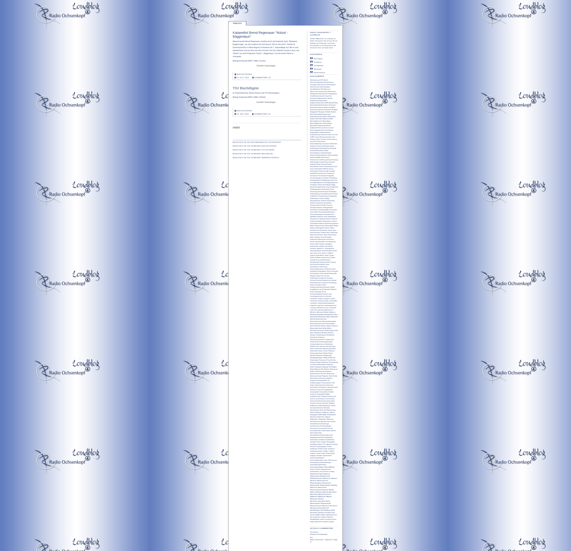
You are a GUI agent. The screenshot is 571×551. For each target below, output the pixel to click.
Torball (320, 449)
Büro (323, 103)
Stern (319, 442)
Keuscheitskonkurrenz (317, 269)
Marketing (313, 314)
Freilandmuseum (315, 194)
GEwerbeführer (315, 200)
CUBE (312, 137)
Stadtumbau (314, 439)
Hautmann (317, 232)
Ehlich (329, 153)
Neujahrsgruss (321, 335)
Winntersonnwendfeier (317, 501)
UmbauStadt (330, 453)
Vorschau (326, 471)
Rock (330, 376)
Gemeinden (327, 203)
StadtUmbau (328, 437)
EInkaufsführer (315, 153)
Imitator (321, 244)
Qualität (318, 364)
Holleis (329, 237)
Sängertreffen (322, 380)
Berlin (329, 112)
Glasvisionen (314, 219)
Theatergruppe (321, 446)
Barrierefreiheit (319, 105)
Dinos (319, 146)
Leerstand (313, 303)
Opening (329, 346)
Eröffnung (323, 160)
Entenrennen (314, 160)
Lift (324, 307)
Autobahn (313, 98)
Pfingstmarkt (327, 355)
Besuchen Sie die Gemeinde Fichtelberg (254, 150)
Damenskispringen (316, 143)
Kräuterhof (325, 282)
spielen (331, 521)
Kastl (327, 264)
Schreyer (313, 403)
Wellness (319, 492)
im (325, 519)
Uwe (325, 460)
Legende (313, 305)
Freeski (320, 191)
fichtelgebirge (314, 519)
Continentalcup (332, 139)
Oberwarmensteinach (317, 339)
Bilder (331, 118)
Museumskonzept (316, 328)
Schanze (313, 389)
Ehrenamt (313, 155)
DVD (318, 141)
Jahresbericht (329, 248)
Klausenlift (333, 273)
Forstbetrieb (334, 187)
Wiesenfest (314, 494)
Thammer (334, 444)
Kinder (333, 269)
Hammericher (314, 230)
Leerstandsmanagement (325, 303)
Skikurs (332, 412)
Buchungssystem (316, 130)
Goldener (334, 219)
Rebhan (327, 369)
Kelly (321, 267)
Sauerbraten (314, 387)
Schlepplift (320, 394)
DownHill (333, 148)
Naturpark (317, 332)
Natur (312, 332)
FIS (327, 169)
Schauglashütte (327, 389)
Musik (324, 328)
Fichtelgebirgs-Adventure (328, 180)
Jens (319, 253)
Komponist (322, 278)
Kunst (324, 292)
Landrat (320, 298)
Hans (334, 230)
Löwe (330, 294)
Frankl (332, 189)
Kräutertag (333, 282)
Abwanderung (328, 82)
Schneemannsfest (328, 401)
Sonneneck (314, 428)
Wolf (322, 510)
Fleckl (312, 187)
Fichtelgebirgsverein (317, 182)
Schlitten (327, 394)
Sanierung (329, 385)
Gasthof (323, 200)
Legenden (320, 305)
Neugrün (313, 335)
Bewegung (331, 116)
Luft (315, 310)
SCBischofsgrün (315, 383)
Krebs (324, 285)
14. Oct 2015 (243, 77)
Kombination (314, 278)
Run (331, 378)
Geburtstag (331, 200)
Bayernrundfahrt (329, 107)
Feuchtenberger (315, 178)
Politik (330, 357)
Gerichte (319, 207)
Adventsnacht (315, 87)
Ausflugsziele (332, 93)
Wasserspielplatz (315, 483)
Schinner (313, 394)
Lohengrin (332, 307)
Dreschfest (319, 150)
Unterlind (319, 455)
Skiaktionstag (330, 410)
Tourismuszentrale (316, 451)
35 (320, 80)
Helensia (313, 235)
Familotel (313, 173)
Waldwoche (327, 478)
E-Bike (326, 150)
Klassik (326, 273)
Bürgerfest (313, 100)
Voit (321, 471)
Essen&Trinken (327, 164)
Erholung (335, 160)
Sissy (321, 410)
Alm (322, 89)
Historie (317, 237)
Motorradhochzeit (316, 321)
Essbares (313, 164)
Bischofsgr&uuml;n (316, 123)
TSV (323, 444)
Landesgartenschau (317, 296)
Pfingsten (319, 355)
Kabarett (327, 260)
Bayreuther (320, 109)
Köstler (332, 257)
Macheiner (320, 312)
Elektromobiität (333, 155)
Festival (324, 175)
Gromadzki (313, 223)
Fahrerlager (314, 171)
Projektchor (324, 362)
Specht (333, 430)
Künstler (313, 260)
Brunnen (327, 128)
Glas (325, 216)
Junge (326, 255)
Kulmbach (333, 289)
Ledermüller (333, 301)
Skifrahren (325, 412)
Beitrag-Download (240, 61)
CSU (336, 134)
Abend (326, 80)
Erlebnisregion (315, 162)
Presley (312, 362)
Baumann (332, 105)
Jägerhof (320, 248)
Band (312, 105)
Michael (312, 319)
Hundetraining (330, 241)
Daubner (326, 143)
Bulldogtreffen (315, 132)
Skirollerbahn (331, 414)
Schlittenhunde (315, 396)
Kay (311, 537)
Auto (330, 96)
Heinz (328, 232)
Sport (312, 433)
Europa (334, 166)
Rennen (323, 373)
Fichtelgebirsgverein (331, 182)
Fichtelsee (313, 185)
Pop (333, 357)
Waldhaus (326, 474)
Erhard (329, 160)
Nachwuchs (321, 330)
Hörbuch (313, 228)
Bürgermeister (322, 100)
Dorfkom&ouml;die (328, 146)
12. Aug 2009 (243, 114)
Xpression (321, 512)
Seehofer (325, 403)
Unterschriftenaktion (317, 460)
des (311, 517)
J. (323, 248)
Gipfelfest (313, 216)
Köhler (312, 257)
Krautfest (318, 285)
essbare (323, 517)
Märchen (313, 312)
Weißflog (334, 485)
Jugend (312, 255)
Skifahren (318, 412)
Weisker (331, 490)
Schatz (319, 389)
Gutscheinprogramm (331, 223)
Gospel (312, 221)
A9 (322, 80)
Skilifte (324, 414)
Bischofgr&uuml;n (316, 121)
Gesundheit (314, 212)
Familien (332, 171)
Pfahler (325, 353)
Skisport (327, 417)
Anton (334, 91)
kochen (333, 519)
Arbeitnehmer (323, 93)
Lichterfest (319, 307)
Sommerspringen (326, 426)
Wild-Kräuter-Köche (324, 494)
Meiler (329, 317)
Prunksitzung (333, 362)
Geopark (313, 207)
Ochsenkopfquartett (325, 342)
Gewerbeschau (329, 214)
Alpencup (327, 89)
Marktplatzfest (329, 314)
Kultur (312, 292)
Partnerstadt (314, 353)
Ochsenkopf (314, 342)
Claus (318, 139)
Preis (334, 360)
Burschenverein (326, 134)
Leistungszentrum (330, 305)
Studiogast (313, 444)
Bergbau (335, 109)
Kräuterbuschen (315, 282)
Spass (328, 430)
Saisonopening (320, 385)
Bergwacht (322, 112)
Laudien (332, 298)
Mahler (326, 312)
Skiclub (312, 412)
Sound (330, 428)
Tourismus (331, 449)
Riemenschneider (316, 376)
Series (333, 405)
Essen (319, 164)
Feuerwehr (325, 178)
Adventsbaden (331, 84)
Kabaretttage (314, 262)
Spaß (324, 430)
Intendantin (329, 246)
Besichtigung (314, 116)
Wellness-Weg (327, 492)
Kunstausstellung (316, 294)
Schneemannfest (316, 401)
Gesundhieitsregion (316, 214)
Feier (325, 173)
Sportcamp (318, 433)
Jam (311, 253)
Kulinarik (326, 289)
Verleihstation (314, 471)
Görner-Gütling (324, 198)
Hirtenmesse (332, 235)
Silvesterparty (314, 410)
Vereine (317, 469)
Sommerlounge (324, 424)
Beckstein (328, 109)
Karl (311, 264)
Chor (333, 137)
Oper (333, 346)
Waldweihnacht (325, 476)
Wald (321, 474)
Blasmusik (322, 125)
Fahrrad (321, 171)
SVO (333, 383)
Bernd (312, 114)
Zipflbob (318, 515)
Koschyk (319, 280)
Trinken (318, 453)
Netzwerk (324, 332)
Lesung (312, 307)
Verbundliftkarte (329, 467)
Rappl (312, 369)
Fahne (331, 169)
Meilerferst (334, 317)
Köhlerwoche (325, 257)
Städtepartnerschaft (317, 437)
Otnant (325, 351)
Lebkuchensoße (323, 301)
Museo (329, 326)
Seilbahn (332, 403)
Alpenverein (314, 91)
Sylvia (320, 444)
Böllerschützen (322, 98)
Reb (322, 369)
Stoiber (323, 442)
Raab (324, 364)
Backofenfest (333, 103)
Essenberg (328, 166)
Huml (328, 239)
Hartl (311, 232)
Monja (318, 319)
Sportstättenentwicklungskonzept (321, 435)
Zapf (333, 512)
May (336, 314)
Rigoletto (325, 376)
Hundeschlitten (320, 241)
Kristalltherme (314, 289)
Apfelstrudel (314, 93)
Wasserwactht (315, 485)
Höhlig (336, 225)
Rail (330, 367)
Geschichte (314, 210)
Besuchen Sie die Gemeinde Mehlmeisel (253, 154)
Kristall (332, 287)
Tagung (328, 444)
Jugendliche (320, 255)
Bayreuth (313, 109)
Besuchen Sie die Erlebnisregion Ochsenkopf (257, 142)
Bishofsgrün (314, 125)
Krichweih (326, 287)
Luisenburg (320, 310)
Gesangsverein (328, 207)
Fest (319, 175)
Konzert (312, 280)
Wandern (313, 480)
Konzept (330, 278)
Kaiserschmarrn (325, 262)
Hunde (312, 241)
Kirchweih (335, 271)
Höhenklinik (329, 225)
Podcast (237, 23)
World (333, 510)
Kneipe (317, 276)
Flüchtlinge (326, 185)
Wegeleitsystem (325, 485)
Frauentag (313, 191)
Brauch (321, 128)
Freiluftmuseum (327, 194)
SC (329, 380)
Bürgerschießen (315, 103)
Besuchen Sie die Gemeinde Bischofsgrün (255, 146)
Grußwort (321, 223)
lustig (312, 521)
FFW (324, 169)
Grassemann (327, 221)
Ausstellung (314, 96)
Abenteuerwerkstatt (316, 82)
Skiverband (314, 421)
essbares (330, 517)
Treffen (331, 451)
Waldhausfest (314, 476)
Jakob (335, 250)
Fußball (312, 196)
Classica (313, 139)
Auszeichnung (323, 96)
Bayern (321, 107)
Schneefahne (320, 399)
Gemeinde (319, 203)
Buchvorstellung (327, 130)
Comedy (323, 139)
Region (312, 371)
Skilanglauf (314, 414)
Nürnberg (313, 330)
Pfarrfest (313, 355)
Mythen (329, 328)
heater (322, 519)
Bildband (326, 118)
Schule (319, 403)
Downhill (313, 150)
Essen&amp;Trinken (317, 166)
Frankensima (324, 189)
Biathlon (313, 118)
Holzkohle (313, 239)
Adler (318, 84)
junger (329, 519)
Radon (312, 367)
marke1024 (318, 521)
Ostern (320, 351)
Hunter (312, 244)
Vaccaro (334, 460)
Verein (312, 469)
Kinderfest (313, 271)
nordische (325, 521)
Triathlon (313, 453)
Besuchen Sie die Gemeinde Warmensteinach (256, 157)
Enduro (327, 157)
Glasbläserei (331, 216)
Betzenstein (323, 116)
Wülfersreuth (314, 474)
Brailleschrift (314, 128)
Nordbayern (331, 335)
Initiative (321, 246)
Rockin (335, 376)
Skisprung (330, 419)
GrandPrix (318, 221)
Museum (335, 326)
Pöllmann (331, 351)
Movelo (312, 326)
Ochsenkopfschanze (317, 344)
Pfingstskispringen (316, 357)
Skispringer (322, 419)
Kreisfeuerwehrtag (316, 287)
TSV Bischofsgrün (246, 88)
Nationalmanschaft (331, 330)
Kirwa (322, 273)
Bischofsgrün (318, 59)
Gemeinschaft (315, 205)
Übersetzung (314, 80)
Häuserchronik (320, 225)
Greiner (334, 221)
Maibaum (332, 312)
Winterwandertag (316, 508)
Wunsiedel (313, 512)
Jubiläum (330, 253)
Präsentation (314, 360)
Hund (332, 239)
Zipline (323, 515)
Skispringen (314, 419)
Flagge (333, 185)
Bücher (330, 98)
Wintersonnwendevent (329, 506)
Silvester (327, 408)
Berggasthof (314, 112)
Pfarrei (330, 353)
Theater (312, 446)
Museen (324, 326)
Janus (315, 253)
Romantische (314, 378)
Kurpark (325, 294)
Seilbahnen (314, 405)
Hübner (327, 228)
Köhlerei (318, 257)
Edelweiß (324, 153)
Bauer (327, 105)
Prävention (323, 360)
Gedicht (312, 203)
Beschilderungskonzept (323, 114)
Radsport (318, 367)
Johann (324, 253)
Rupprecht (313, 380)
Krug (321, 289)
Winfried (320, 499)
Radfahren (329, 364)
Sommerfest (314, 424)
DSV (314, 141)
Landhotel (327, 296)
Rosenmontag (324, 378)
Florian (323, 187)
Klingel (312, 276)
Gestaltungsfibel (323, 210)
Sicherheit (320, 408)
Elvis (322, 157)
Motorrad (323, 319)
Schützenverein (332, 387)
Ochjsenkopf (329, 339)
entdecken (316, 517)
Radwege (325, 367)
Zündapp (328, 512)
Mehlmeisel (317, 69)
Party (321, 353)
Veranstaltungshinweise (318, 464)
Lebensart (313, 301)
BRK (326, 103)
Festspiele (330, 175)
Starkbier (322, 439)
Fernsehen (313, 175)
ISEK (317, 244)
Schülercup (323, 387)
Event (312, 169)
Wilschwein (313, 499)
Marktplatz (320, 314)
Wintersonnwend (315, 506)
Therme (329, 446)
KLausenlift (320, 260)
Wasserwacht (326, 483)
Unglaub (313, 455)
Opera (312, 348)
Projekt (318, 362)
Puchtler (313, 364)
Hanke (330, 230)
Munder (318, 326)
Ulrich (324, 453)
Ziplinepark (330, 515)
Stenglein (313, 442)
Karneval (316, 264)
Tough (325, 449)
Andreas (321, 91)
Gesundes (333, 210)
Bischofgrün (327, 121)
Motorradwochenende (317, 323)
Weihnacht (313, 487)
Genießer (323, 205)
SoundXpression (315, 430)
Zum (335, 515)
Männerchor (329, 310)
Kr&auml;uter (326, 280)
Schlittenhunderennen (328, 396)
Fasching (320, 173)
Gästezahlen (314, 198)
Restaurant (330, 373)
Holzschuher (321, 239)
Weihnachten (322, 487)
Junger (331, 255)
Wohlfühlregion (315, 510)
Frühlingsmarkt (315, 189)
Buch (332, 128)
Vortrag (332, 471)
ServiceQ (313, 408)
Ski (325, 410)
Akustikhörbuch (315, 89)
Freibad (325, 191)
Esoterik (332, 162)
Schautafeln (323, 392)
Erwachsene (324, 162)
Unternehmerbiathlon (317, 458)
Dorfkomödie (314, 148)
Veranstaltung (315, 462)
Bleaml (328, 125)
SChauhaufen (326, 383)
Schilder (331, 392)
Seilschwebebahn (324, 405)
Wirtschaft (325, 508)
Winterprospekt (326, 503)
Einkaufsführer (322, 155)
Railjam (334, 367)
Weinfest (325, 490)
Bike (320, 118)
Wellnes (312, 492)
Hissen (312, 237)
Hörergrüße (320, 228)
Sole (328, 421)
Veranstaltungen (325, 462)
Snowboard (322, 421)
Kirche (329, 271)
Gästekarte (333, 196)
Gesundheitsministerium (327, 212)
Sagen (312, 385)
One (317, 346)
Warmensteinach (319, 72)
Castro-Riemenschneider (323, 137)
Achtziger (313, 84)
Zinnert (312, 515)
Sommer (333, 421)
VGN (329, 460)
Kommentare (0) (263, 77)
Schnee (312, 399)
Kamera (333, 262)
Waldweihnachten (316, 478)
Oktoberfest (329, 344)
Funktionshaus (324, 196)
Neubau (331, 332)
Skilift (320, 414)
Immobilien (328, 244)
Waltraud (334, 478)
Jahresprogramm (315, 250)
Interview (313, 248)
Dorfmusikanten (324, 148)
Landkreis (313, 298)
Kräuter (334, 280)
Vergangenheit (325, 469)
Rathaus (317, 369)
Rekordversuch (315, 373)
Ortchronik (318, 348)
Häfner (312, 225)
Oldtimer (313, 346)
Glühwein (320, 216)
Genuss (329, 205)
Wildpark (329, 496)
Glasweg (322, 219)
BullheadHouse (325, 132)
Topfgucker (314, 449)
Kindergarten (321, 271)
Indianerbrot (314, 246)
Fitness (319, 185)
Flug (328, 187)
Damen (322, 141)
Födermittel (318, 169)
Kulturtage (318, 292)
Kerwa (325, 267)
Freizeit (335, 194)
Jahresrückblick (327, 250)
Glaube (328, 219)
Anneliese (328, 91)
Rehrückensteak (321, 371)
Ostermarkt (313, 351)
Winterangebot (315, 503)
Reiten (329, 371)
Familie (326, 171)
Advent (323, 84)
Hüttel (332, 228)
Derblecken (333, 143)
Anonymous (314, 532)
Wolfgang (327, 510)
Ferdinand (330, 173)
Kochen (327, 276)
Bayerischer (314, 107)
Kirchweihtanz (315, 273)
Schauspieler (314, 392)
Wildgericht (313, 496)
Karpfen (322, 264)
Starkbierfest (329, 439)
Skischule (313, 417)
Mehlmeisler (322, 317)
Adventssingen (325, 87)
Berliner (333, 112)
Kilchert (328, 269)
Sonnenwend (323, 428)
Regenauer (334, 369)
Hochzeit (324, 237)
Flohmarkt (317, 187)
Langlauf (326, 298)
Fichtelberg (317, 62)
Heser (326, 235)
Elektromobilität (315, 157)
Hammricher (323, 230)
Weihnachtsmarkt (316, 490)
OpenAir (322, 346)
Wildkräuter (321, 496)
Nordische (321, 337)
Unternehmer (327, 455)
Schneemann (330, 399)
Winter (328, 501)
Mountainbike (330, 323)
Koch (322, 276)
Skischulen (320, 417)
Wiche (334, 492)
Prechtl (329, 360)
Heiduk (323, 232)
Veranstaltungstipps (317, 467)
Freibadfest (332, 191)
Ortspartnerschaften (329, 348)
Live (327, 307)
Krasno (312, 285)
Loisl (311, 310)
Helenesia (334, 232)
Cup (311, 141)
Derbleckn (313, 146)
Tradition (326, 451)
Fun (317, 196)
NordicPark (313, 337)
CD (333, 134)
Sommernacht (315, 426)
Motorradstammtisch (329, 321)
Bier (317, 118)
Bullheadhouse (315, 134)
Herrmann (319, 235)
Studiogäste (331, 442)
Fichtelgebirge (318, 65)
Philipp (325, 357)
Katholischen (314, 267)
